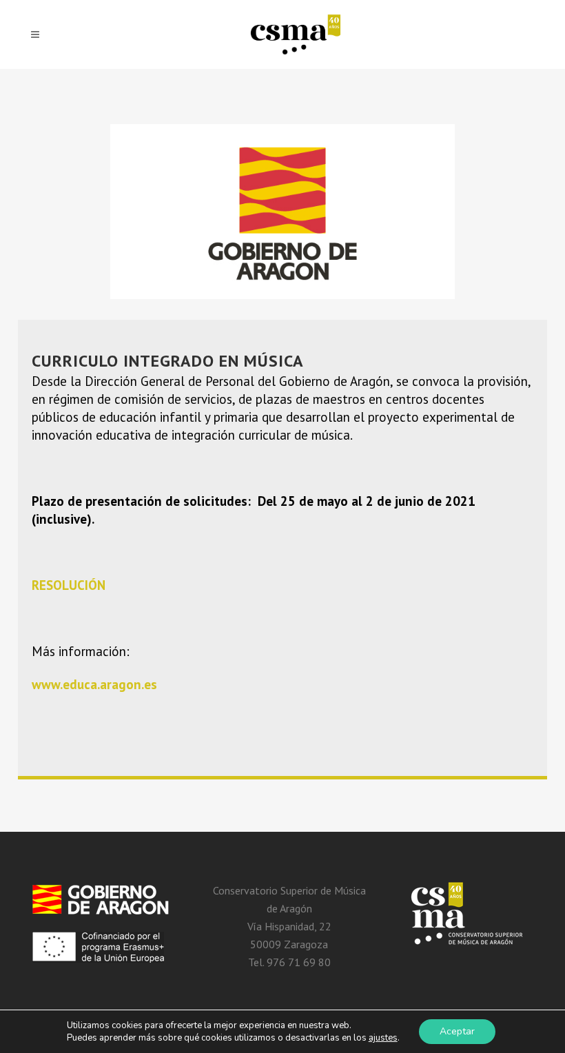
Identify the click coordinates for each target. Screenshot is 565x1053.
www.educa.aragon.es (94, 684)
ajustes (383, 1038)
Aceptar (457, 1031)
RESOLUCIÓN (68, 585)
